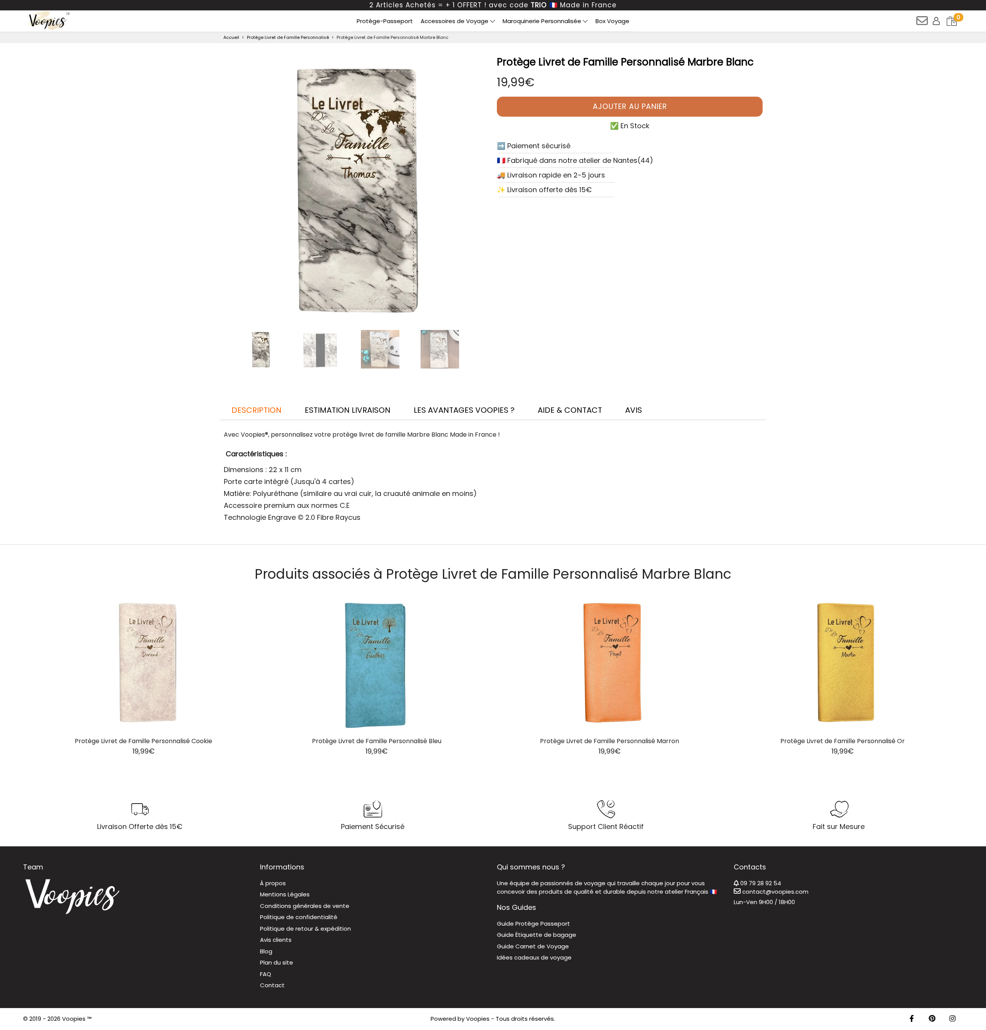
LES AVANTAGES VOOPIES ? (464, 410)
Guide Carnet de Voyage (533, 946)
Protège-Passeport (385, 21)
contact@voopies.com (774, 892)
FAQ (265, 974)
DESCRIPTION (256, 410)
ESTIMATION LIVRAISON (348, 410)
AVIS (633, 410)
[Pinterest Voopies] (932, 1019)
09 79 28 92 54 (760, 883)
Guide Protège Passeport (533, 923)
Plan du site (276, 962)
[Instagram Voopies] (952, 1019)
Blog (266, 951)
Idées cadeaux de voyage (534, 957)
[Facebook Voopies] (911, 1019)
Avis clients (276, 940)
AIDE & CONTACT (570, 410)
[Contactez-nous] (922, 23)
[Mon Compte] (937, 20)
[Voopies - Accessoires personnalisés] (48, 20)
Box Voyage (612, 21)
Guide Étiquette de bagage (536, 935)
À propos (273, 883)
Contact (272, 985)
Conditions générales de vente (304, 906)
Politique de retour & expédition (305, 928)
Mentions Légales (285, 894)
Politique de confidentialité (298, 917)
